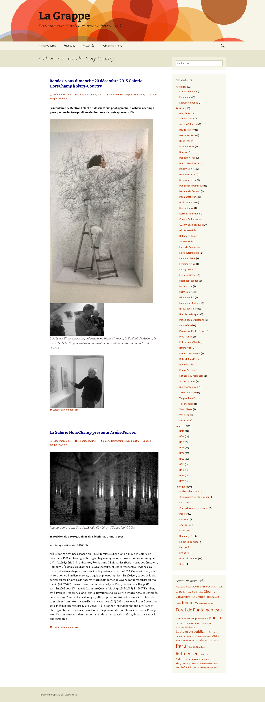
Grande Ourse (202, 618)
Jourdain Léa (186, 241)
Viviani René (185, 420)
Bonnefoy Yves (187, 157)
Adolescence (181, 587)
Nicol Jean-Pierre (188, 308)
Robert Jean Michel (189, 359)
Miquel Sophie (187, 297)
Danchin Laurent (187, 174)
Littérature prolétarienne (186, 636)
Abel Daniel (185, 113)
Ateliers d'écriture (189, 491)
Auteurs (180, 108)
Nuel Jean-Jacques (189, 314)
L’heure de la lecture (204, 636)
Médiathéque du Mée (194, 640)
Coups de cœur (187, 91)
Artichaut (214, 587)
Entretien (184, 519)
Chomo (210, 591)
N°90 (181, 453)
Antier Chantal (186, 118)
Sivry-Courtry (138, 94)
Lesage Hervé (186, 269)
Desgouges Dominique (191, 185)
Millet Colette (186, 291)
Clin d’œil (184, 502)
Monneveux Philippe (190, 303)
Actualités (88, 45)
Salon (182, 564)
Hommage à (185, 536)
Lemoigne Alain (187, 264)
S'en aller (204, 654)
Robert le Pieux (195, 647)
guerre (216, 617)
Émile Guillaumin (197, 667)
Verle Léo (184, 414)
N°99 (181, 481)
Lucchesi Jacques (188, 280)
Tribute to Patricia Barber (201, 663)
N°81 (181, 442)
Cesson (180, 591)
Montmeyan (180, 640)
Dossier (183, 513)
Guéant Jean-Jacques (191, 224)
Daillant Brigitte (187, 168)
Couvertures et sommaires (193, 508)
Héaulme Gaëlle (187, 230)
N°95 (181, 475)
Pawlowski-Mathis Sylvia (192, 331)
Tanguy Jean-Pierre (189, 398)
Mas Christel (186, 286)
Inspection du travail (203, 623)
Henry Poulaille (182, 623)
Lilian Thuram (209, 632)
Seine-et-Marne (202, 659)
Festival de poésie (205, 603)
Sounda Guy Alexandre (191, 375)
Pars (216, 640)
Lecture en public (87, 94)
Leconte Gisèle (187, 258)
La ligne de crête (182, 627)
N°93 (181, 469)
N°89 (181, 447)
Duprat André (186, 208)
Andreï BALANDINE (193, 587)
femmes (190, 603)
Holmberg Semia (188, 236)
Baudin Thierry (187, 129)
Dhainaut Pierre (187, 202)
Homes (191, 623)
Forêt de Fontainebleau (199, 610)
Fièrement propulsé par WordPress (58, 694)
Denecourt (213, 596)
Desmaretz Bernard (189, 191)
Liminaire (184, 552)
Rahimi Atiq (185, 347)
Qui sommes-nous (112, 45)
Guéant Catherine (188, 219)
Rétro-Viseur (188, 653)
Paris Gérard (186, 325)
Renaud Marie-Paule (189, 353)
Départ (178, 603)
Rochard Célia (186, 364)
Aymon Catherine (188, 124)
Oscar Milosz (208, 640)
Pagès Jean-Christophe (191, 319)
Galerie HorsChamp (119, 94)
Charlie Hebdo (197, 592)
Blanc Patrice (186, 140)
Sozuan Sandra (187, 381)
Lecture (192, 627)
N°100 (182, 430)
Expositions (84, 440)
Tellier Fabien (186, 403)
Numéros (181, 426)
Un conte (214, 663)
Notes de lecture (188, 558)
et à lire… (184, 524)
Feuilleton (184, 530)
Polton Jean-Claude (189, 342)
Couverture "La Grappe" (191, 597)
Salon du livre (184, 659)
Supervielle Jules (188, 387)
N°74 (181, 436)
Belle (221, 587)
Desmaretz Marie (188, 196)
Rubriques (69, 45)
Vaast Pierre (186, 409)
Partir (182, 645)
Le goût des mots (188, 541)
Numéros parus (47, 45)
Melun (216, 636)
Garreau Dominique (189, 213)
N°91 (100, 94)
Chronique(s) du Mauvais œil (194, 497)
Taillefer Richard (188, 392)
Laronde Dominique (189, 247)
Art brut (206, 586)
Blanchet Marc (187, 146)
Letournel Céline (188, 275)
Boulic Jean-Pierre (189, 163)
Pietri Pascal (186, 336)
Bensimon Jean (187, 135)
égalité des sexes (211, 667)
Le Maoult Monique (189, 252)
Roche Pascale (187, 370)
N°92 (181, 464)
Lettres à (184, 547)
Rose (203, 647)
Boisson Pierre (187, 152)
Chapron (187, 592)
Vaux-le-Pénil (182, 667)
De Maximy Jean (187, 180)
